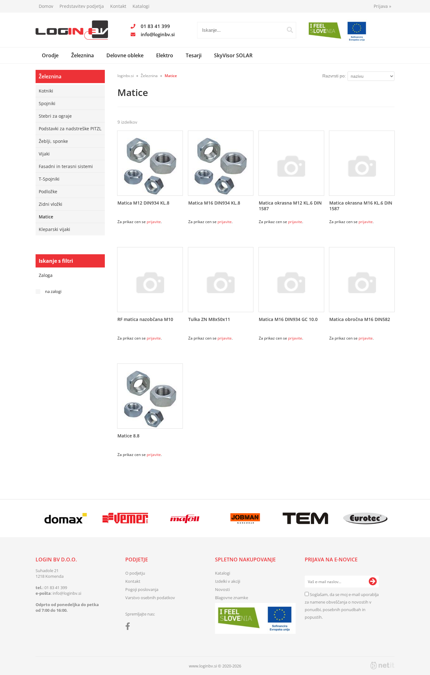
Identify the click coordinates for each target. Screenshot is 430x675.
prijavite (154, 221)
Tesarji (193, 55)
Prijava (382, 6)
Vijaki (44, 154)
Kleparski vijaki (54, 229)
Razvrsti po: (334, 75)
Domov (46, 6)
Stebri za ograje (55, 116)
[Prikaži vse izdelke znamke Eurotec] (365, 518)
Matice (46, 217)
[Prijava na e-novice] (373, 582)
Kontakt (118, 6)
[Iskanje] (290, 30)
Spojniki (47, 103)
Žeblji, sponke (53, 141)
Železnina (82, 55)
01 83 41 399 (155, 26)
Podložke (48, 191)
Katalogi (141, 6)
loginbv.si (125, 75)
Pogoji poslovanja (141, 589)
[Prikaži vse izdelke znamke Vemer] (125, 518)
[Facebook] (129, 627)
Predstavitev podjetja (81, 6)
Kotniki (46, 91)
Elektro (164, 55)
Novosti (222, 589)
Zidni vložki (50, 204)
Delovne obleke (125, 55)
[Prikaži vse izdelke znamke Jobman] (245, 518)
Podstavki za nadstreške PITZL (70, 129)
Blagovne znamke (231, 597)
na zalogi (53, 291)
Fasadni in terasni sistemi (66, 166)
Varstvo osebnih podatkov (150, 597)
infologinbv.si (158, 34)
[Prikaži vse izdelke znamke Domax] (65, 518)
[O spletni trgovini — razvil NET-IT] (382, 665)
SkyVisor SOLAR (233, 55)
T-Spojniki (49, 179)
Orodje (50, 55)
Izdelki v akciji (227, 581)
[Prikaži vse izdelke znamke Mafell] (185, 518)
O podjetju (135, 573)
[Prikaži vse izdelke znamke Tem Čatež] (305, 518)
